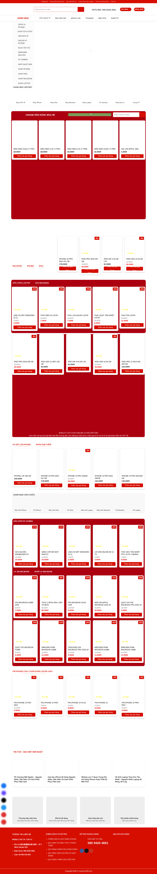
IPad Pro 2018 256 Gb (89, 260)
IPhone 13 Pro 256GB (77, 476)
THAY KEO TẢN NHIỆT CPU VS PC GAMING (130, 553)
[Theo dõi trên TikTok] (86, 851)
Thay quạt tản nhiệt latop (104, 316)
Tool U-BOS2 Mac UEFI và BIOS (52, 604)
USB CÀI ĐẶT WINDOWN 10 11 (23, 316)
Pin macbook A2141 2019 (77, 604)
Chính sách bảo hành (102, 1)
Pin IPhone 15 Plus (77, 703)
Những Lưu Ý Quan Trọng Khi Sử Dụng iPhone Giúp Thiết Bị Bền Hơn (94, 779)
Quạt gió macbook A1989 (24, 648)
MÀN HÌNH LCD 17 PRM (77, 149)
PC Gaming (23, 59)
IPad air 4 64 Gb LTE (111, 260)
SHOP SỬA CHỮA (25, 31)
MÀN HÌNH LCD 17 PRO (50, 149)
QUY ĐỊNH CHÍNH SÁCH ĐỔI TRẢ (62, 859)
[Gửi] (81, 9)
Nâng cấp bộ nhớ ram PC (50, 553)
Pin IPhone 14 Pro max (130, 704)
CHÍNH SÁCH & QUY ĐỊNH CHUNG (62, 839)
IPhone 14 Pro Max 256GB (104, 477)
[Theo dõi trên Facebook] (82, 851)
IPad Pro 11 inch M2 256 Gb (131, 363)
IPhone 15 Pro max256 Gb (132, 477)
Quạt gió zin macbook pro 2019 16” (131, 604)
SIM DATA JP (23, 36)
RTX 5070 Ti (45, 18)
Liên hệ (113, 1)
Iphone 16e (76, 18)
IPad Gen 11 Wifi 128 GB (50, 363)
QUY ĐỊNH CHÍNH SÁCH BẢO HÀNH (62, 849)
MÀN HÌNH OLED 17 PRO (23, 149)
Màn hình (102, 18)
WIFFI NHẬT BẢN (25, 64)
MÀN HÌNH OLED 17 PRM (104, 149)
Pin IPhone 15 (101, 703)
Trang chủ (44, 1)
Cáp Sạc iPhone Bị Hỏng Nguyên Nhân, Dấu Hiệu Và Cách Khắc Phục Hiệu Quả (61, 779)
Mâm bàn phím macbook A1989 (49, 648)
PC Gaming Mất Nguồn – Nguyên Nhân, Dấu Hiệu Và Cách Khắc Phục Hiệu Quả (28, 779)
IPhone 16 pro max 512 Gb (66, 260)
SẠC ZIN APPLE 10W (129, 149)
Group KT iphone (22, 42)
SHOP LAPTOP (24, 83)
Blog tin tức (24, 48)
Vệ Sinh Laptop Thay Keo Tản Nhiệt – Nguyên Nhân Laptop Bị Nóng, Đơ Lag (128, 779)
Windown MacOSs (22, 53)
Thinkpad (89, 18)
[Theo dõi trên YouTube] (91, 851)
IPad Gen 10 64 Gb (134, 259)
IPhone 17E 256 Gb (22, 476)
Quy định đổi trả (71, 1)
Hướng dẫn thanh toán (57, 1)
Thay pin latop (128, 315)
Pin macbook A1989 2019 (24, 604)
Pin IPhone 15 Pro (49, 703)
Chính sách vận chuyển (86, 1)
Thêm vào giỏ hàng (24, 156)
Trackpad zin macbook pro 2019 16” (78, 648)
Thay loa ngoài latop (77, 315)
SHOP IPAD (22, 74)
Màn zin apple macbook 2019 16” (103, 604)
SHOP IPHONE (24, 69)
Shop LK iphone (22, 26)
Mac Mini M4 (60, 18)
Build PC (115, 18)
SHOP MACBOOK (25, 79)
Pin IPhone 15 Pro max (22, 704)
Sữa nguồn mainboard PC (22, 553)
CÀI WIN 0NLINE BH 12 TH (104, 553)
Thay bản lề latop (49, 315)
